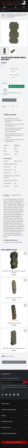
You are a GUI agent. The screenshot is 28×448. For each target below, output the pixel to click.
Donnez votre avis (10, 100)
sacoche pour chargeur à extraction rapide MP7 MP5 (14, 271)
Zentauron (17, 145)
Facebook (2, 395)
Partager (8, 106)
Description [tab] (6, 195)
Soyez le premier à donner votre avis (15, 362)
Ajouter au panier (16, 86)
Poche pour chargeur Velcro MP (14, 298)
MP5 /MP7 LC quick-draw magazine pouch (14, 348)
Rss (10, 395)
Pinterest (16, 106)
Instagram (18, 395)
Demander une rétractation (14, 442)
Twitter (6, 395)
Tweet (12, 106)
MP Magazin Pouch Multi (14, 323)
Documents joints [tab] (16, 195)
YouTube (14, 395)
